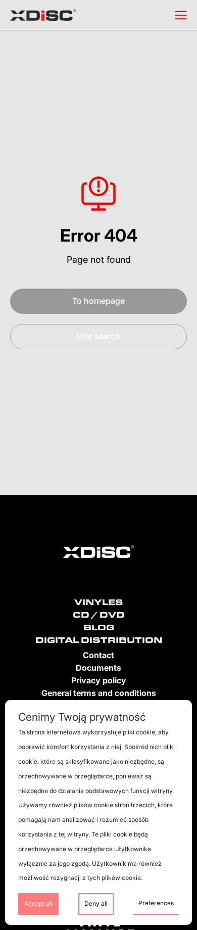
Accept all (38, 903)
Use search (98, 336)
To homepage (98, 301)
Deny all (96, 903)
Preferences (156, 903)
